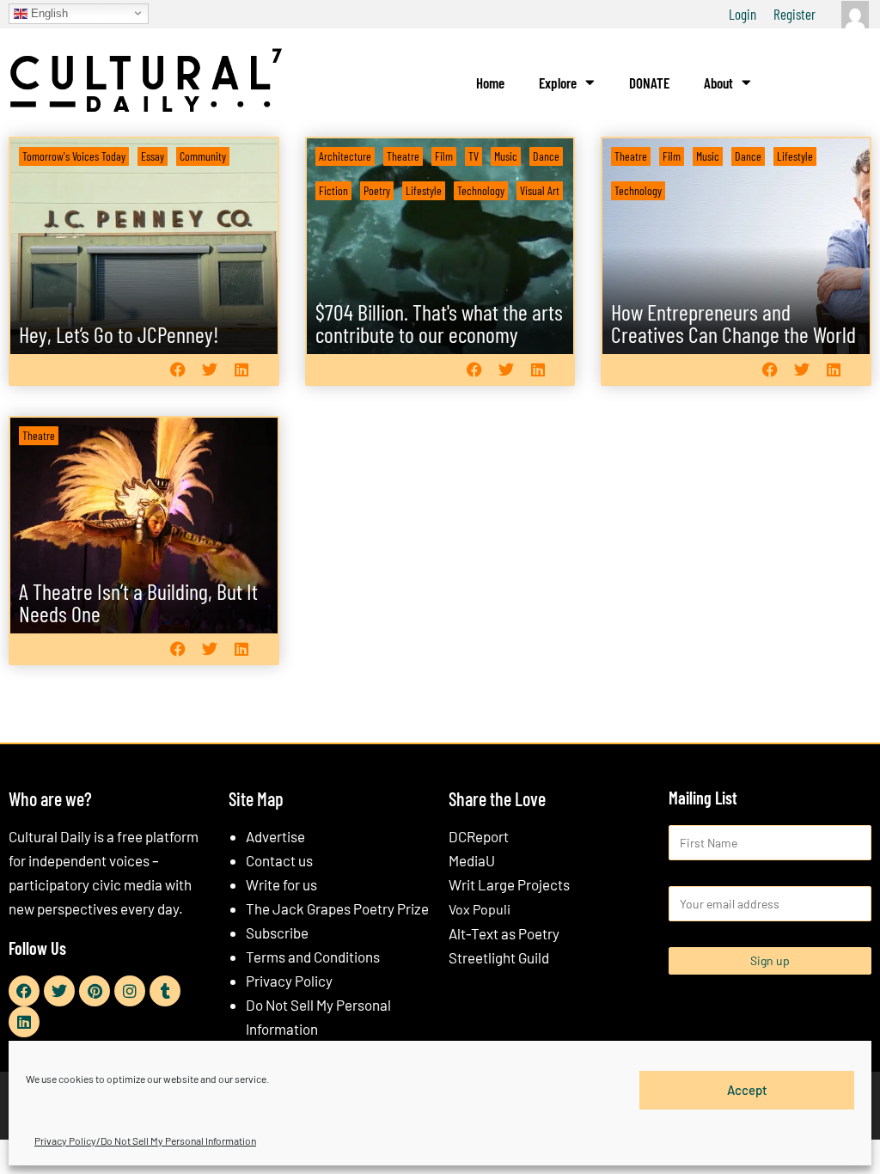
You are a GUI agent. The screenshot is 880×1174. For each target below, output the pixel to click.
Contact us (279, 860)
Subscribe (277, 932)
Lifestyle (424, 190)
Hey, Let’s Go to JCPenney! (119, 334)
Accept (747, 1090)
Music (505, 156)
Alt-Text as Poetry (504, 933)
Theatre (403, 156)
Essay (152, 156)
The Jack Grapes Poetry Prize (337, 908)
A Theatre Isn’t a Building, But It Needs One (138, 602)
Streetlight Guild (499, 957)
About (718, 82)
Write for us (281, 884)
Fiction (333, 190)
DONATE (649, 82)
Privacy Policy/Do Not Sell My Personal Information (145, 1140)
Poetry (377, 190)
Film (444, 156)
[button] (178, 370)
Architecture (345, 156)
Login (742, 13)
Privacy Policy (289, 980)
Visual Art (539, 190)
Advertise (275, 836)
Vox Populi (479, 909)
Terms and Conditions (313, 956)
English (48, 12)
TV (473, 156)
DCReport (479, 836)
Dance (546, 156)
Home (490, 82)
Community (203, 156)
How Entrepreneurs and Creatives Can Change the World (733, 322)
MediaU (472, 860)
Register (794, 13)
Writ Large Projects (509, 884)
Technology (480, 190)
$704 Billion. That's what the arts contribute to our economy (439, 322)
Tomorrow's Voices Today (73, 156)
